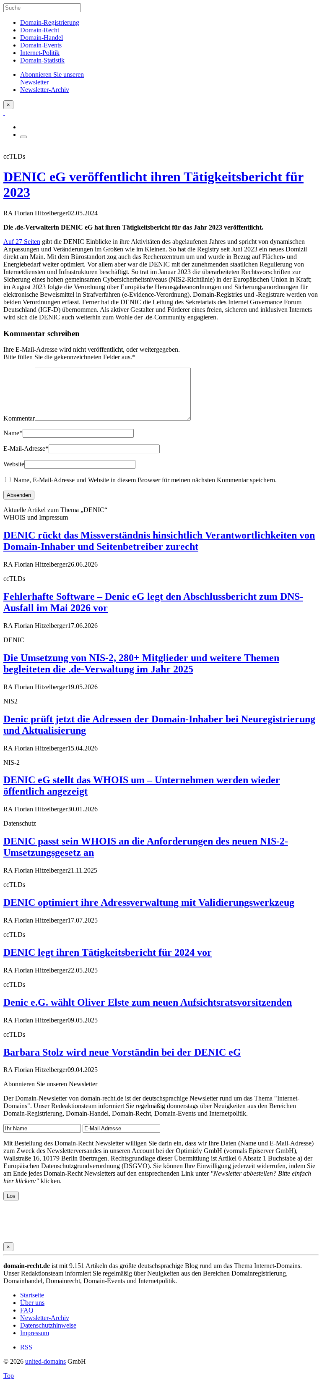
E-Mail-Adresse (26, 448)
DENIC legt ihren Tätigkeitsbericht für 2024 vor (107, 952)
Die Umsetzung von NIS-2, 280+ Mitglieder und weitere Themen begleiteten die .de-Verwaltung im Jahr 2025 (141, 663)
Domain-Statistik (42, 60)
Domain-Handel (41, 37)
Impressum (34, 1332)
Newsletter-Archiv (44, 1317)
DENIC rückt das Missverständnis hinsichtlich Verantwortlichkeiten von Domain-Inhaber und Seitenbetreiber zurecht (159, 541)
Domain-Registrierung (49, 22)
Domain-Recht (39, 30)
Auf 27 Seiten (21, 241)
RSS (26, 1347)
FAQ (27, 1310)
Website (13, 464)
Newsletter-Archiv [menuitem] (44, 89)
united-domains (45, 1361)
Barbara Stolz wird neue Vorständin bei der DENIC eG (122, 1052)
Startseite (32, 1295)
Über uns (32, 1302)
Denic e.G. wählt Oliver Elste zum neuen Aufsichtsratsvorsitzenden (147, 1002)
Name (13, 433)
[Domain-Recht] (4, 112)
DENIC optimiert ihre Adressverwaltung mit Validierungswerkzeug (148, 902)
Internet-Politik (40, 52)
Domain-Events (41, 45)
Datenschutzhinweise (48, 1325)
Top (8, 1375)
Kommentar (19, 418)
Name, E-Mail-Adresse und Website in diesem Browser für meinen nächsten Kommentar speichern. (145, 480)
